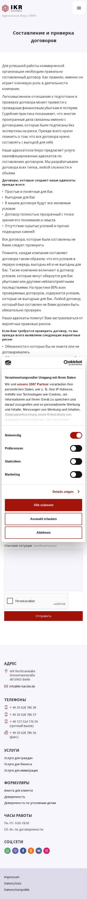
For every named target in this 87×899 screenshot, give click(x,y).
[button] (79, 8)
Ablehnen (44, 532)
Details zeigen (63, 491)
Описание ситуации (18, 546)
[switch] (76, 448)
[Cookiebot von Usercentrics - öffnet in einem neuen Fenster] (63, 363)
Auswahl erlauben (43, 519)
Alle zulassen (43, 505)
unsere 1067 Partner (33, 384)
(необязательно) (45, 546)
